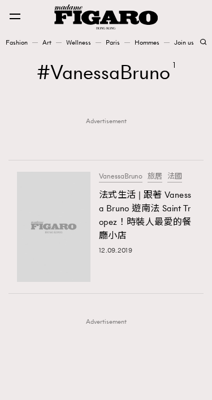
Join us (184, 42)
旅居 (155, 176)
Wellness (78, 42)
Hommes (147, 42)
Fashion (17, 42)
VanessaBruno (120, 176)
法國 (174, 176)
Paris (113, 42)
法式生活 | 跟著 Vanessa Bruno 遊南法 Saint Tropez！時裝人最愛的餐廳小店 (145, 215)
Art (46, 42)
